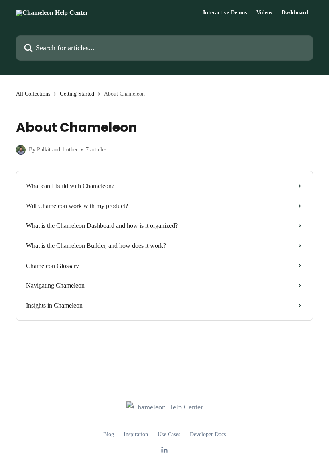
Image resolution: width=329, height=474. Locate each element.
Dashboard (295, 13)
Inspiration (136, 434)
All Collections (33, 94)
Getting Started (77, 94)
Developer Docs (208, 434)
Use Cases (169, 434)
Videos (264, 13)
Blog (108, 434)
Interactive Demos (225, 13)
